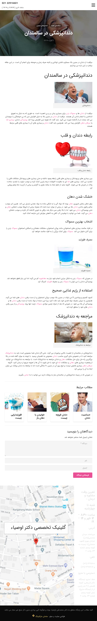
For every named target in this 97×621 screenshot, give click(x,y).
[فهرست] (93, 5)
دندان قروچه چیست (61, 416)
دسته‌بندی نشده (55, 26)
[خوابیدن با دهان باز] (37, 402)
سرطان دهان (85, 123)
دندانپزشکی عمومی (42, 26)
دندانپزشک (9, 353)
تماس (26, 374)
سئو (51, 616)
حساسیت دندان (85, 416)
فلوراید (49, 281)
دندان (82, 113)
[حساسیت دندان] (82, 402)
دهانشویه (42, 278)
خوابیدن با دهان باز (39, 416)
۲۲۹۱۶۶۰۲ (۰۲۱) (87, 567)
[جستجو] (89, 5)
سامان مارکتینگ (41, 616)
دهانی (71, 362)
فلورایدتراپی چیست (16, 416)
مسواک (14, 228)
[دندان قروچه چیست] (59, 402)
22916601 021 (10, 3)
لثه (68, 181)
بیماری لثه (10, 119)
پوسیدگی (23, 119)
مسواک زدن (71, 113)
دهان (70, 203)
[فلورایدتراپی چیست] (14, 402)
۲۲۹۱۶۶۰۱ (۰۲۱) (89, 563)
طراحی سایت (60, 616)
